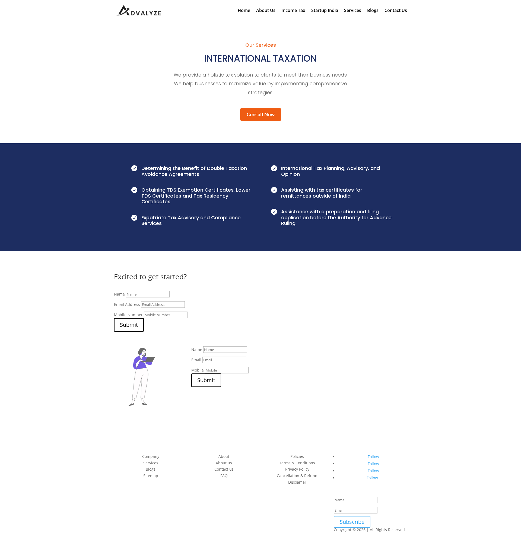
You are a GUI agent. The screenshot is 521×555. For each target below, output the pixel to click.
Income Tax (293, 10)
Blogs (373, 10)
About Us (265, 10)
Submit (129, 324)
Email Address (127, 304)
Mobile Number (128, 314)
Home (244, 10)
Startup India (324, 10)
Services (352, 10)
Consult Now (261, 114)
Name (119, 294)
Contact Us (396, 10)
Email (196, 359)
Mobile (197, 370)
